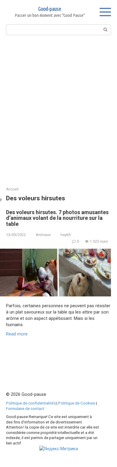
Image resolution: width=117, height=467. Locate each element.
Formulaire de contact (25, 408)
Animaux (43, 234)
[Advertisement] (58, 110)
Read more (17, 334)
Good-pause (49, 9)
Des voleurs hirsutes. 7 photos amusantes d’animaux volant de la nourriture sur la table (57, 218)
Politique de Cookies (76, 403)
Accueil (12, 189)
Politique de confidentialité (30, 403)
